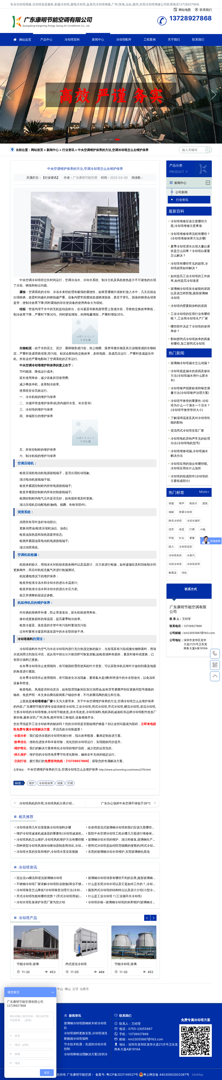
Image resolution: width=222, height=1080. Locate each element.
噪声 (181, 503)
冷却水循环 (193, 520)
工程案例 (150, 39)
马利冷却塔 (175, 564)
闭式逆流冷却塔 (76, 964)
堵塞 (60, 783)
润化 (184, 572)
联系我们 (198, 39)
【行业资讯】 (51, 177)
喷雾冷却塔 (185, 512)
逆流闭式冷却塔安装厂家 (187, 430)
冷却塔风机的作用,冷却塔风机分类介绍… (46, 803)
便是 (181, 529)
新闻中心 (98, 39)
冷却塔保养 (46, 783)
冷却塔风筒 (175, 555)
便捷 (171, 503)
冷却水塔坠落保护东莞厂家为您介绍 (40, 902)
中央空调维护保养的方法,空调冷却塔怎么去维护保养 (62, 769)
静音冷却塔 (175, 520)
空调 (70, 783)
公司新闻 (181, 192)
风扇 (38, 689)
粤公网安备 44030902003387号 (166, 1074)
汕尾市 (84, 989)
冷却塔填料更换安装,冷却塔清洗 (85, 1033)
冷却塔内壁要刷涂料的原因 (189, 306)
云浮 (75, 989)
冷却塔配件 (123, 39)
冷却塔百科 (72, 39)
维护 (31, 783)
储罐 (171, 512)
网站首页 (25, 39)
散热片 (193, 503)
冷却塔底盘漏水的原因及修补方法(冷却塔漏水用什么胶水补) (190, 375)
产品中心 (46, 39)
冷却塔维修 (53, 22)
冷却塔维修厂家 (42, 701)
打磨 (192, 529)
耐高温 (172, 572)
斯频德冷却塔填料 (76, 1038)
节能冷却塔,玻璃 (28, 964)
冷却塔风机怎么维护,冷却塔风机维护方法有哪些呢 (50, 839)
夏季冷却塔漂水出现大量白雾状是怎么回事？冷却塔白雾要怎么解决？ (190, 250)
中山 (60, 989)
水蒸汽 (191, 555)
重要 (192, 538)
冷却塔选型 (185, 546)
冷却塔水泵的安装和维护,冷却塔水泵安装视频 (47, 851)
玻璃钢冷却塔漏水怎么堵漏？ (190, 363)
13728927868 (215, 654)
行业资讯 (68, 150)
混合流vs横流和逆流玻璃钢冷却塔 (39, 878)
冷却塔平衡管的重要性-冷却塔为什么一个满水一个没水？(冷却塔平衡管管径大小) (190, 405)
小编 (202, 529)
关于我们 (174, 39)
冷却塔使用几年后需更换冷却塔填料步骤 (43, 827)
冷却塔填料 (25, 639)
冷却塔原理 (193, 564)
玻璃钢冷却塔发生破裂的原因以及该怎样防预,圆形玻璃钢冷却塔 (190, 293)
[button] (105, 139)
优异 (171, 529)
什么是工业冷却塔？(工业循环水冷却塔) (115, 896)
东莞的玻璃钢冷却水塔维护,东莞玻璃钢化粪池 (119, 851)
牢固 (171, 538)
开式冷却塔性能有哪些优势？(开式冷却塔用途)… (49, 896)
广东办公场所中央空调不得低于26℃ (126, 803)
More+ (204, 492)
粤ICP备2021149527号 (122, 1074)
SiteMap (197, 1074)
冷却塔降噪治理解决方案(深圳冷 (86, 1054)
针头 (181, 538)
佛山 (68, 989)
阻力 (171, 546)
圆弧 (205, 503)
